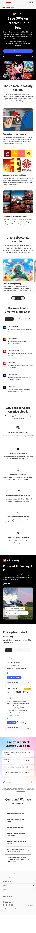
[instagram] (6, 905)
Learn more (7, 583)
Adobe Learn (26, 541)
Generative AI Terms (21, 791)
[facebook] (3, 905)
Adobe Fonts (29, 456)
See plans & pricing (14, 677)
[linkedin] (12, 905)
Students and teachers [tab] (18, 650)
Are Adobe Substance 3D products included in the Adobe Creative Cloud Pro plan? (16, 859)
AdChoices (11, 912)
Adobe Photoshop (21, 286)
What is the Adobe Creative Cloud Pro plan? (16, 842)
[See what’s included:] (28, 682)
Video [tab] (25, 319)
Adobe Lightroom (17, 288)
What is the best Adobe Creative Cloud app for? (16, 834)
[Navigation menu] (2, 2)
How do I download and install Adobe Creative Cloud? (15, 850)
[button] (26, 2)
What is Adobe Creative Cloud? (15, 813)
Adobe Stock (20, 477)
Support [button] (5, 885)
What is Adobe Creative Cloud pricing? (15, 820)
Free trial (18, 55)
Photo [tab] (15, 319)
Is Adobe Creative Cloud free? (15, 827)
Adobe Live (28, 543)
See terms (23, 41)
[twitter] (9, 905)
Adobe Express (12, 386)
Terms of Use (29, 908)
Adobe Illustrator (12, 338)
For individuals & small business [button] (11, 874)
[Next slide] (22, 298)
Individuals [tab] (8, 650)
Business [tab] (28, 650)
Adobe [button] (4, 893)
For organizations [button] (7, 881)
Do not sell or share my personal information (21, 910)
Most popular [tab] (9, 319)
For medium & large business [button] (10, 878)
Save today (18, 51)
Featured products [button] (7, 896)
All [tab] (29, 319)
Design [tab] (21, 319)
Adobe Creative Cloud (8, 7)
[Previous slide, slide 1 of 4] (13, 298)
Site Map (4, 912)
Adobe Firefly (11, 362)
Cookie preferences (7, 910)
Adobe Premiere (12, 374)
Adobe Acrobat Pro (13, 350)
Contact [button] (4, 889)
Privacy (23, 908)
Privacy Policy (23, 788)
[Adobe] (8, 2)
